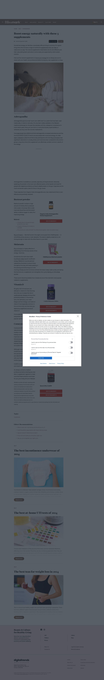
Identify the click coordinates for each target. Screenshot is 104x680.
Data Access (52, 363)
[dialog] (52, 340)
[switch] (71, 342)
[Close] (78, 316)
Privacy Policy (60, 363)
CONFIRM (41, 358)
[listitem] (52, 339)
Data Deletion (43, 363)
